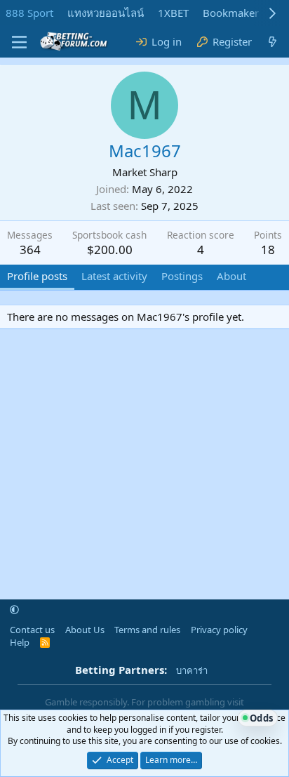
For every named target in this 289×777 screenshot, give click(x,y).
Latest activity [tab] (114, 276)
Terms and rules (147, 629)
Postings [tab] (182, 276)
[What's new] (272, 42)
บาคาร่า (192, 670)
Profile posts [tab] (37, 276)
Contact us (32, 629)
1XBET (173, 13)
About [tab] (231, 276)
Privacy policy (219, 629)
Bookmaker (231, 13)
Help (19, 642)
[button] (14, 610)
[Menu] (19, 42)
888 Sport (29, 13)
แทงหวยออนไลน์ (105, 13)
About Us (85, 629)
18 (268, 249)
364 (30, 249)
